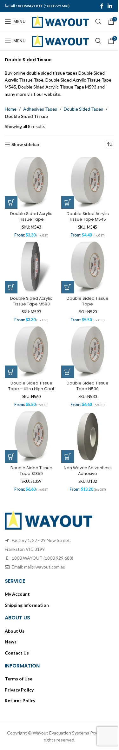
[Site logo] (60, 21)
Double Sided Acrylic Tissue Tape (31, 216)
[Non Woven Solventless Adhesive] (88, 436)
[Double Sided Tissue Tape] (88, 266)
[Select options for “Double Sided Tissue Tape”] (67, 287)
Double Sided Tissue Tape (88, 301)
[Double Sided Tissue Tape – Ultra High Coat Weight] (31, 351)
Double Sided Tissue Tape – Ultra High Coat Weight (31, 388)
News (11, 641)
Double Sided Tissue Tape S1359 (31, 470)
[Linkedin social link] (110, 6)
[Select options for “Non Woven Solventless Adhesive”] (67, 456)
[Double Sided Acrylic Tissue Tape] (31, 182)
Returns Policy (20, 700)
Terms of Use (18, 678)
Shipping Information (27, 605)
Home (11, 109)
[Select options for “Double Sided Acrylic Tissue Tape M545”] (67, 202)
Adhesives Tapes (40, 109)
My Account (17, 594)
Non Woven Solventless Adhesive (88, 470)
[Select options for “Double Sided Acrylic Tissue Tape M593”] (11, 287)
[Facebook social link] (102, 6)
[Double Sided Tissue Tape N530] (88, 351)
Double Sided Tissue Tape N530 (88, 385)
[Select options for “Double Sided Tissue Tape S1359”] (11, 456)
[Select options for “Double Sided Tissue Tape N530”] (67, 372)
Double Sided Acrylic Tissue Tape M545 (88, 216)
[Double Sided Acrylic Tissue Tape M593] (31, 266)
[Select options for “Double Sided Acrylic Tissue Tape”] (11, 202)
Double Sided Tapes (83, 109)
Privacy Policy (19, 689)
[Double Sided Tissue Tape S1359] (31, 436)
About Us (14, 631)
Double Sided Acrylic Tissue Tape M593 (31, 301)
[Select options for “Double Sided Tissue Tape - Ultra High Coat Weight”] (11, 372)
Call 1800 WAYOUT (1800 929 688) (38, 5)
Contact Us (17, 652)
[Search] (98, 21)
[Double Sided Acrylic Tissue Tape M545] (88, 182)
